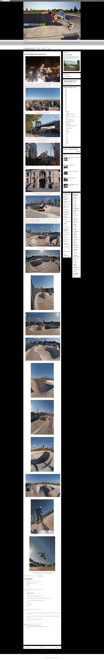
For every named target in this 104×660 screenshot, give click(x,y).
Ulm (66, 118)
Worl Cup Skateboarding (66, 255)
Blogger (58, 657)
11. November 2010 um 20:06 (37, 589)
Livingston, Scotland (75, 229)
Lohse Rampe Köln (76, 269)
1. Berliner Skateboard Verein (67, 217)
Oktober (67, 129)
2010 (66, 110)
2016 (66, 101)
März (67, 140)
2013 (66, 105)
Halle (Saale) (66, 209)
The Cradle (75, 260)
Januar (67, 143)
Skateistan (65, 241)
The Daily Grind (66, 246)
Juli (66, 134)
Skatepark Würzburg (75, 265)
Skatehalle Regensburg (75, 245)
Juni (66, 135)
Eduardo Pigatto (68, 124)
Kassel (74, 251)
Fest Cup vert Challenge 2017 (66, 212)
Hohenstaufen (75, 253)
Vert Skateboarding (67, 251)
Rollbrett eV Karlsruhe (66, 196)
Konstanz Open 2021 (68, 54)
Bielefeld (74, 203)
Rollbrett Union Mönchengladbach (76, 208)
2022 (66, 92)
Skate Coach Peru (67, 204)
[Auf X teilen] (39, 575)
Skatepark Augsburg (75, 224)
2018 (66, 98)
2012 (66, 107)
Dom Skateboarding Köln (66, 206)
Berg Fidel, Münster (75, 206)
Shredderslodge (66, 234)
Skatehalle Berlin (76, 247)
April (67, 138)
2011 (66, 108)
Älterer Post (57, 647)
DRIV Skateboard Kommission (67, 214)
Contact (38, 48)
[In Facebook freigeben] (40, 575)
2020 (66, 95)
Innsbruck (75, 201)
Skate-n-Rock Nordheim (75, 222)
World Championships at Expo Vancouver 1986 (73, 185)
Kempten (74, 275)
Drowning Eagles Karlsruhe (67, 199)
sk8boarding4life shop (67, 76)
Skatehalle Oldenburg (75, 198)
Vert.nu (65, 253)
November (68, 113)
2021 (66, 94)
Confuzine (65, 225)
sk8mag (65, 236)
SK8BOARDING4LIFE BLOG (30, 48)
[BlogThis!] (38, 575)
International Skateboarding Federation (66, 230)
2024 (66, 89)
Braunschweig (75, 215)
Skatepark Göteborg (75, 234)
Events (49, 48)
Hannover (75, 226)
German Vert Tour (67, 227)
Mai (66, 137)
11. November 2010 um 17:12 (35, 581)
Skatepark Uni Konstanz (75, 211)
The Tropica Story (71, 164)
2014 (66, 104)
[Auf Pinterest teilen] (41, 575)
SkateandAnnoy (66, 239)
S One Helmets (66, 232)
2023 (66, 91)
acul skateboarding (67, 221)
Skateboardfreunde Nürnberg (76, 267)
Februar (67, 141)
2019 (66, 97)
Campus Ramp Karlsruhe (75, 240)
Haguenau (75, 213)
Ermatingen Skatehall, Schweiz (76, 256)
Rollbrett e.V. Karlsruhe (75, 242)
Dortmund (75, 271)
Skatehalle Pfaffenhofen (75, 249)
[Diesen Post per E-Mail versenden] (37, 575)
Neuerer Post (27, 647)
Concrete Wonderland (72, 177)
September (68, 131)
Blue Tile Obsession (65, 223)
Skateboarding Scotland (75, 232)
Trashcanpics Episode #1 (70, 121)
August (67, 132)
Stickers (43, 48)
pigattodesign (29, 589)
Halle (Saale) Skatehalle (75, 219)
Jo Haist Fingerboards (69, 119)
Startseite (42, 647)
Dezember (68, 111)
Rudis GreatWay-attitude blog (71, 116)
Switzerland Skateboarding (66, 244)
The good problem (67, 247)
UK (64, 249)
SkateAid (65, 219)
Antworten (28, 585)
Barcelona (75, 262)
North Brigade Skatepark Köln (75, 274)
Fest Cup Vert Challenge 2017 (73, 171)
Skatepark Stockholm (75, 237)
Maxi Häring (68, 122)
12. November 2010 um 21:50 (37, 609)
